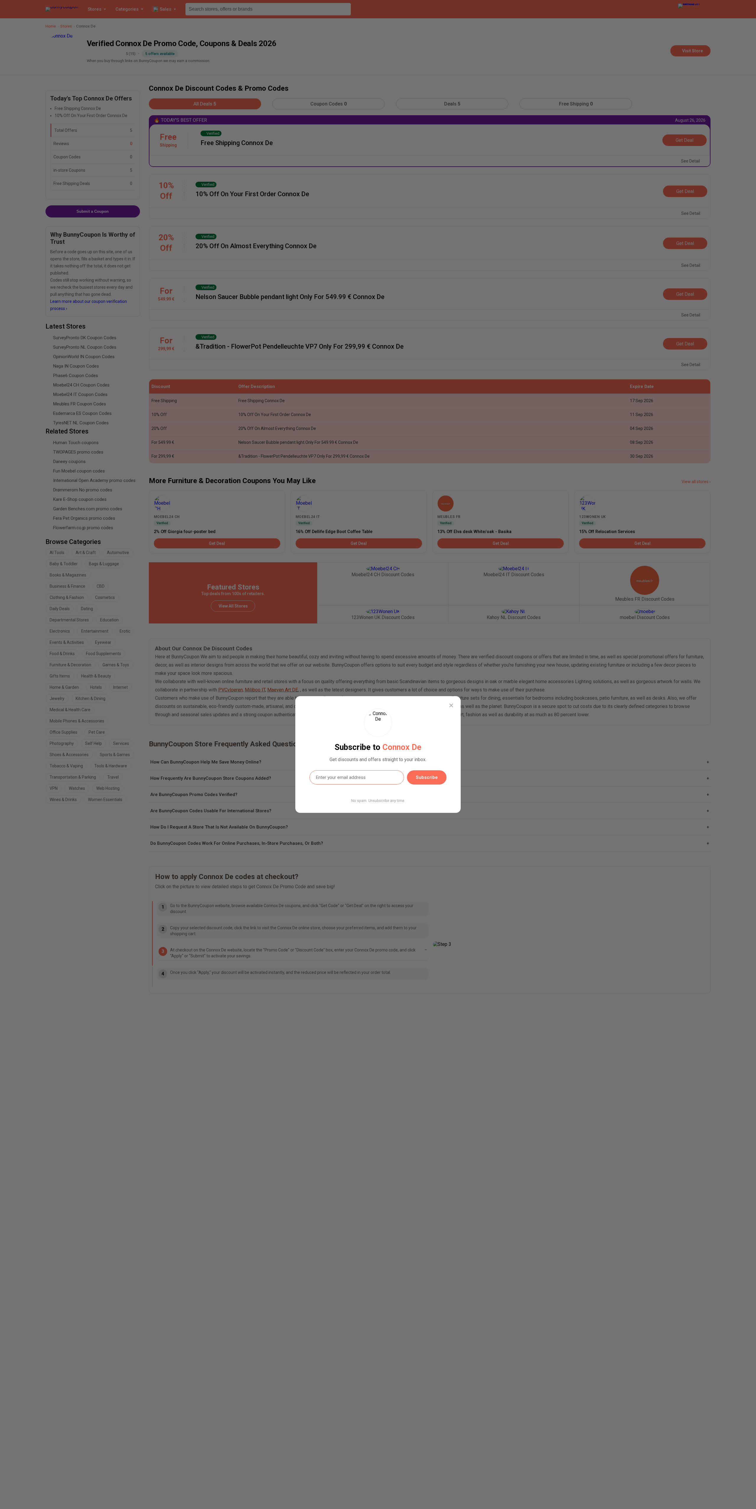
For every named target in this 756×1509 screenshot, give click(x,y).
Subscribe (427, 777)
